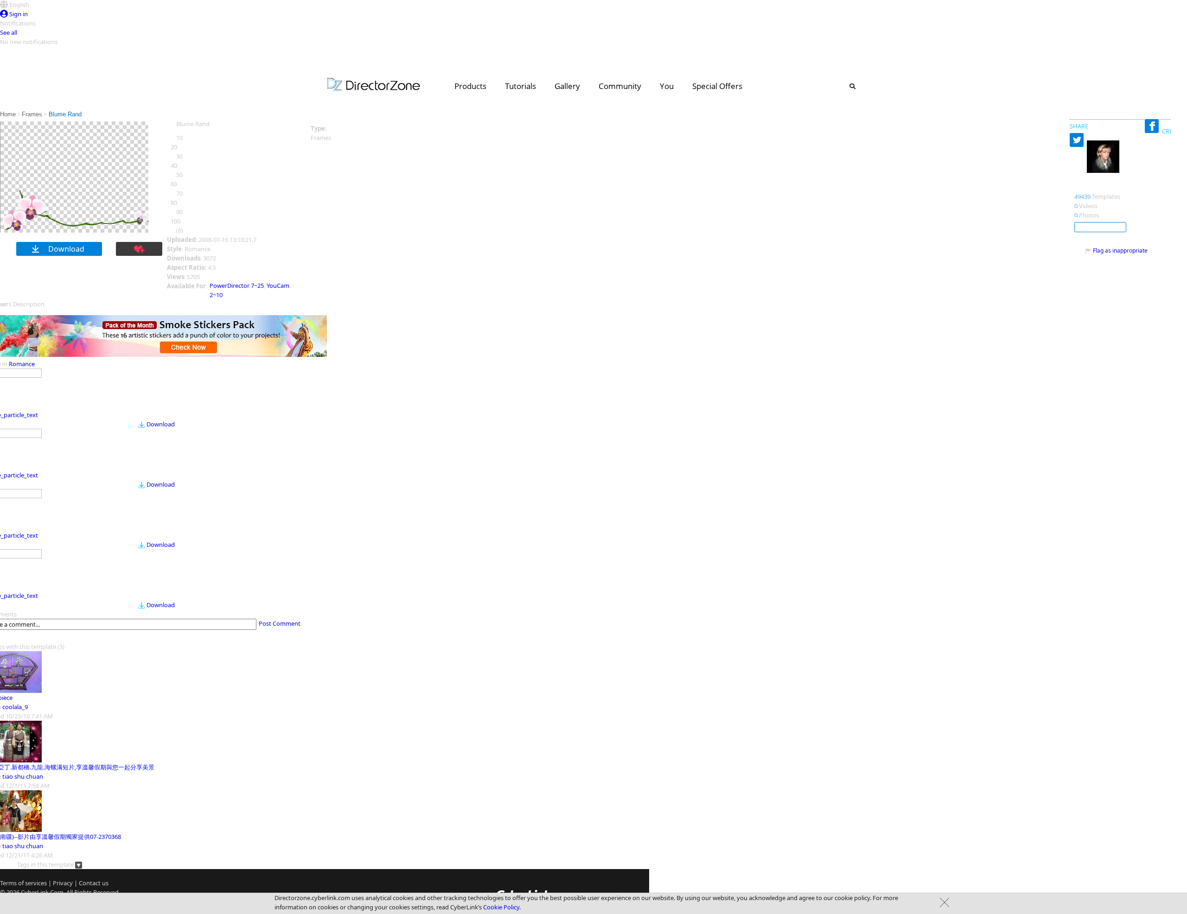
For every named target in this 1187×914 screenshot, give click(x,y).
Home (8, 114)
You (667, 86)
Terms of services (23, 883)
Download (161, 424)
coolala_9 (15, 707)
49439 (1082, 196)
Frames (32, 114)
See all (8, 32)
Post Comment (279, 623)
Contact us (93, 883)
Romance (22, 364)
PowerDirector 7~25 (237, 285)
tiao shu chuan (22, 776)
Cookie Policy (501, 907)
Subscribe (1100, 227)
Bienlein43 (1092, 187)
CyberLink (35, 892)
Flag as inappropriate (1120, 250)
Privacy (63, 883)
